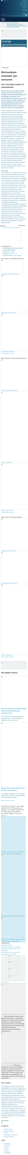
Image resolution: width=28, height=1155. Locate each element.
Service (4, 20)
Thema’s (4, 15)
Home (3, 5)
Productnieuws (6, 8)
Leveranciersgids (7, 17)
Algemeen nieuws (7, 13)
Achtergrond (6, 10)
